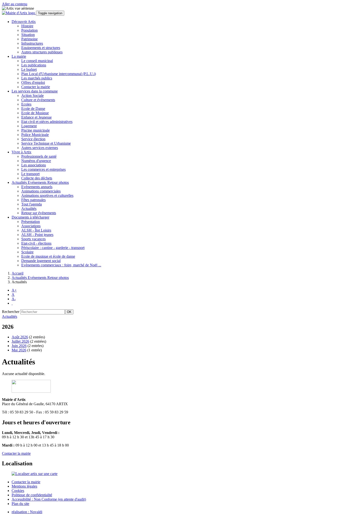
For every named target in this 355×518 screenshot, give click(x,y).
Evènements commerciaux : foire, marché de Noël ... (61, 265)
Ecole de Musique (35, 113)
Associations (31, 226)
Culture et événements (38, 100)
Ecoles (26, 104)
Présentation (30, 222)
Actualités (28, 208)
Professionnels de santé (39, 156)
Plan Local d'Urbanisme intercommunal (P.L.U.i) (58, 74)
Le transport (30, 174)
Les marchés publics (36, 78)
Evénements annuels (36, 187)
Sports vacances (33, 239)
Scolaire (27, 252)
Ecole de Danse (33, 108)
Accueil (17, 273)
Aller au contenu (14, 4)
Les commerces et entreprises (43, 169)
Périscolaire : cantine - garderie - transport (53, 248)
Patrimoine (29, 39)
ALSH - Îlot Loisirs (36, 230)
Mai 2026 (19, 350)
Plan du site (20, 504)
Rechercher (10, 312)
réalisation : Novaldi (27, 512)
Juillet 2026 (20, 341)
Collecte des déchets (36, 178)
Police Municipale (35, 135)
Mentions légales (24, 486)
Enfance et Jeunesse (36, 117)
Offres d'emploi (33, 82)
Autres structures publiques (42, 52)
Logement (29, 126)
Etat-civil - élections (36, 243)
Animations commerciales (41, 191)
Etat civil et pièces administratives (46, 122)
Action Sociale (32, 95)
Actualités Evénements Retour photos (40, 278)
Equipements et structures (40, 48)
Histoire (27, 26)
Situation (28, 35)
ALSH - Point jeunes (37, 235)
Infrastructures (32, 43)
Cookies (18, 491)
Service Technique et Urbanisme (46, 143)
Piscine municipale (35, 130)
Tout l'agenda (31, 204)
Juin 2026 (19, 346)
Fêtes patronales (33, 200)
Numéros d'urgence (36, 161)
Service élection (33, 139)
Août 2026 (20, 337)
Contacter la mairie (35, 87)
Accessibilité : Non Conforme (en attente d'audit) (49, 499)
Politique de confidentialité (32, 495)
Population (29, 30)
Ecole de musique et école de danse (48, 256)
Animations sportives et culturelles (47, 195)
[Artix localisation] (34, 474)
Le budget (29, 69)
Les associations (33, 165)
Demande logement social (41, 261)
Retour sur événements (38, 213)
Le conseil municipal (37, 61)
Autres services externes (39, 148)
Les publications (33, 65)
